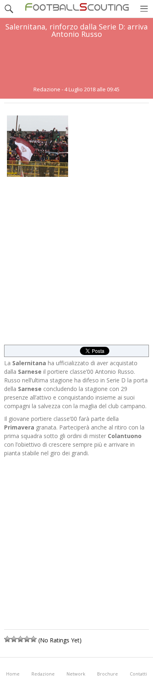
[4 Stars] (27, 639)
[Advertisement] (76, 62)
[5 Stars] (33, 639)
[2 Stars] (14, 639)
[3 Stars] (20, 639)
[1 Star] (7, 639)
